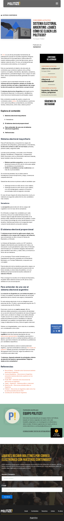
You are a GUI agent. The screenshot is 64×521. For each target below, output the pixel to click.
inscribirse (7, 497)
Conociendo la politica (42, 20)
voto (3, 54)
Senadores (9, 119)
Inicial (26, 511)
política (14, 101)
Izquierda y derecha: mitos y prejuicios (50, 91)
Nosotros (45, 511)
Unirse (53, 511)
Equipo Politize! (39, 39)
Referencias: (9, 132)
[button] (54, 331)
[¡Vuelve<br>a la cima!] (56, 431)
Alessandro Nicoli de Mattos (50, 95)
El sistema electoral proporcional (17, 123)
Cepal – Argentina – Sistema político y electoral (19, 383)
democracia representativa (9, 336)
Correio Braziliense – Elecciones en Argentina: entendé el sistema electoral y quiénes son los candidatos (19, 376)
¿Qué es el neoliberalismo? (48, 80)
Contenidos (34, 511)
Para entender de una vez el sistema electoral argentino (18, 128)
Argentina (34, 517)
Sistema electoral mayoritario (15, 115)
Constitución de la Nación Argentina (16, 392)
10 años (60, 511)
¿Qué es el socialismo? (51, 69)
